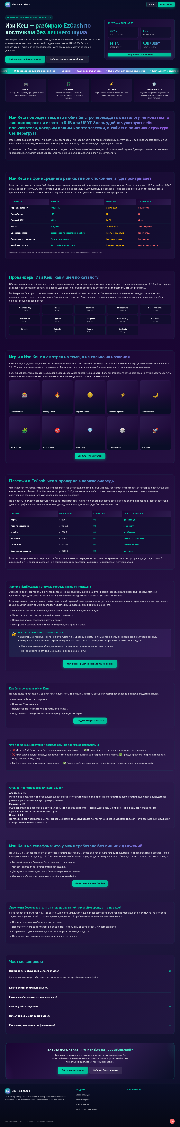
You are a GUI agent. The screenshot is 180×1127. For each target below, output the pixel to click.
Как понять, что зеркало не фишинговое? (32, 1025)
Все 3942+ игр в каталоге (90, 456)
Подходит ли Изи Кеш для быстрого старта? (34, 971)
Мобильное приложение (86, 1109)
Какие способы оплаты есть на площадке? (33, 997)
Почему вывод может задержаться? (29, 1016)
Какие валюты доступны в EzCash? (28, 987)
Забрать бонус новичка (105, 1070)
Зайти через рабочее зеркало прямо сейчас (90, 664)
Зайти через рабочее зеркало (25, 59)
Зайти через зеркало (73, 1070)
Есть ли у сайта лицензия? (23, 1006)
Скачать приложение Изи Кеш (90, 883)
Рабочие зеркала (83, 1100)
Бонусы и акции (82, 1104)
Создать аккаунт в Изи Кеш (90, 720)
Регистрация (166, 4)
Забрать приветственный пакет (67, 59)
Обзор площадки (83, 1095)
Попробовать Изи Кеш (140, 54)
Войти (151, 4)
